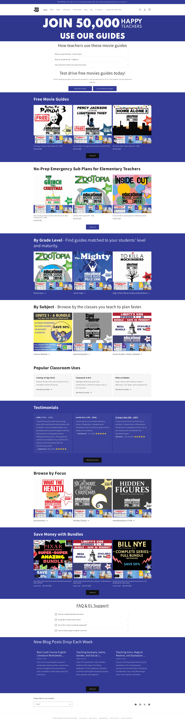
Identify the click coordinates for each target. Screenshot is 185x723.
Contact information (127, 718)
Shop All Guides (80, 89)
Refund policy (93, 718)
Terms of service (114, 718)
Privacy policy (83, 718)
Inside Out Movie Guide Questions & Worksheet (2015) (129, 216)
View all (93, 156)
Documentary (39, 520)
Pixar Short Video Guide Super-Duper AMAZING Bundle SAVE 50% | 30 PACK (52, 582)
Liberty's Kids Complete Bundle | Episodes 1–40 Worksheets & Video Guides (92, 582)
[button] (140, 9)
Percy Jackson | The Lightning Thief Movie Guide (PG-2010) (91, 146)
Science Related (40, 354)
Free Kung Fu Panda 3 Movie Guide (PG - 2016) (48, 146)
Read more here (92, 460)
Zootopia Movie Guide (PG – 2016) (83, 216)
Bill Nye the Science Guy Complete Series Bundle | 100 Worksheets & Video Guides (130, 582)
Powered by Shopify (71, 718)
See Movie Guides (43, 389)
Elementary (39, 293)
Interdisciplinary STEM (122, 520)
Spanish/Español (80, 354)
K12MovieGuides (61, 718)
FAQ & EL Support (92, 605)
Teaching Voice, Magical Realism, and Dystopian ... (130, 653)
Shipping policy (103, 718)
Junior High (78, 293)
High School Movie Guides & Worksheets (130, 293)
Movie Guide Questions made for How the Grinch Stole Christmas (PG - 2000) (51, 216)
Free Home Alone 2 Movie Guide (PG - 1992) (126, 146)
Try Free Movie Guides (105, 89)
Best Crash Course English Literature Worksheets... (51, 653)
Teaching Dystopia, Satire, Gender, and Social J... (91, 653)
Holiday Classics (80, 520)
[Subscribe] (69, 704)
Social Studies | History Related (126, 354)
